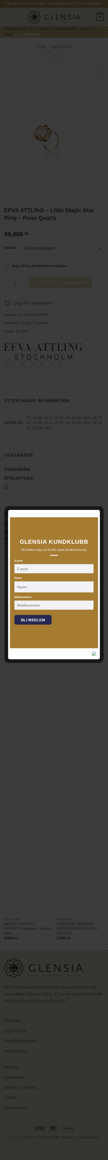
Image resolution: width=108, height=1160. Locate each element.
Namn (18, 577)
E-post (18, 560)
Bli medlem (33, 620)
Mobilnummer (23, 597)
